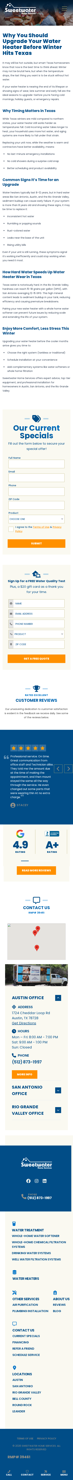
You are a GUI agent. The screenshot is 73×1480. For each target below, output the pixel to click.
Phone (12, 485)
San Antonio (22, 1386)
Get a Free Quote (36, 659)
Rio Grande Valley (26, 1392)
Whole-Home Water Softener (35, 1236)
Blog (57, 1311)
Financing (20, 1342)
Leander (18, 1411)
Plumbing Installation (30, 1311)
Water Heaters (25, 1278)
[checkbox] (11, 529)
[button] (38, 929)
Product (13, 513)
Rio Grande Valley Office (28, 1110)
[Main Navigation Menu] (64, 8)
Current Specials (26, 1336)
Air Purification (25, 1305)
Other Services (25, 1299)
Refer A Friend (23, 1348)
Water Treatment (28, 1230)
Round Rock (22, 1405)
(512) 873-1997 (27, 1062)
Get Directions (24, 1023)
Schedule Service (26, 1355)
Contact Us (23, 1330)
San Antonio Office (27, 1090)
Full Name (14, 458)
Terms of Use (25, 1438)
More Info (24, 1074)
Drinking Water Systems (31, 1253)
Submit (36, 543)
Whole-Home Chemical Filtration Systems (39, 1244)
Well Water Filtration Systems (36, 1259)
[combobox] (36, 519)
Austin (17, 1380)
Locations (22, 1374)
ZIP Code (13, 499)
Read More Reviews (36, 870)
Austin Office (28, 998)
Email (11, 471)
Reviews (59, 1305)
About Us (61, 1299)
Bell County (21, 1399)
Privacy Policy (46, 1438)
